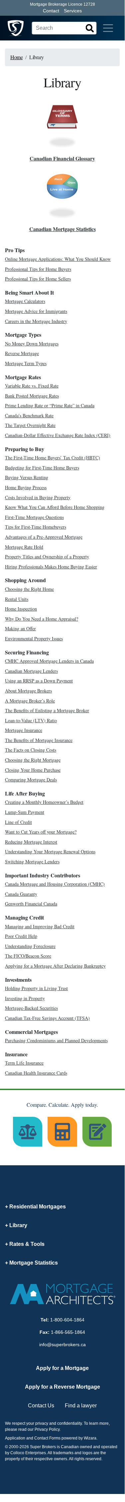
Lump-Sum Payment (24, 812)
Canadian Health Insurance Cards (36, 1073)
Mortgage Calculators (25, 301)
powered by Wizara (79, 1438)
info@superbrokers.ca (62, 1344)
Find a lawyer (81, 1405)
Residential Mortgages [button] (37, 1206)
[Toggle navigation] (108, 28)
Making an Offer (20, 628)
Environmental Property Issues (34, 638)
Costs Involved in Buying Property (37, 497)
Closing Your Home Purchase (33, 770)
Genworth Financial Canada (31, 903)
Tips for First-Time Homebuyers (35, 527)
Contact (51, 10)
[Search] (89, 28)
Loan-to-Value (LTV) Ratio (31, 720)
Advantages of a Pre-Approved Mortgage (43, 537)
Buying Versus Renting (26, 477)
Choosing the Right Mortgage (33, 760)
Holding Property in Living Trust (36, 988)
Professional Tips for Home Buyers (38, 269)
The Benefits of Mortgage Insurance (38, 740)
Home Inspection (21, 609)
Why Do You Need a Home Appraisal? (41, 619)
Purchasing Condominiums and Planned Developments (56, 1040)
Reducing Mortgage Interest (31, 842)
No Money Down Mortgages (32, 343)
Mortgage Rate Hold (24, 547)
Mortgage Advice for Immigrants (36, 311)
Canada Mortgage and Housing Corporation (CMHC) (55, 884)
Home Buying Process (26, 487)
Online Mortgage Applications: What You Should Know (58, 259)
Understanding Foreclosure (30, 946)
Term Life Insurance (24, 1063)
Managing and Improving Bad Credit (39, 926)
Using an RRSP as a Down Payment (39, 680)
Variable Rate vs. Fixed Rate (32, 386)
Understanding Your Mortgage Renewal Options (50, 851)
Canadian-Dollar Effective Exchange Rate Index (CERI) (57, 435)
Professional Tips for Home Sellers (38, 279)
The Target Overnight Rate (30, 425)
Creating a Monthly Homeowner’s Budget (44, 802)
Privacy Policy (47, 1429)
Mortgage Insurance (23, 730)
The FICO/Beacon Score (28, 956)
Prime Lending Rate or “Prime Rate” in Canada (49, 405)
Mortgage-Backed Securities (31, 1008)
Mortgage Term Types (26, 363)
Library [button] (18, 1225)
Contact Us (41, 1405)
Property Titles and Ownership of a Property (47, 556)
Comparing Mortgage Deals (31, 779)
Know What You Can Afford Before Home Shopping (54, 507)
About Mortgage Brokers (28, 690)
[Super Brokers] (16, 28)
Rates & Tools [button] (27, 1244)
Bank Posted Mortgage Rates (32, 396)
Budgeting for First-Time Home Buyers (42, 467)
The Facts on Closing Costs (30, 750)
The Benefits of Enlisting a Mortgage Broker (47, 710)
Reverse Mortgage (22, 353)
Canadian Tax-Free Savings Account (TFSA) (47, 1018)
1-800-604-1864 (67, 1319)
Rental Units (16, 599)
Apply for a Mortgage (62, 1368)
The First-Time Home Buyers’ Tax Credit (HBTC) (52, 457)
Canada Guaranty (21, 894)
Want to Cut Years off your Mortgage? (40, 832)
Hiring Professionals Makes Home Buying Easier (51, 566)
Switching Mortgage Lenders (32, 861)
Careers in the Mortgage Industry (36, 321)
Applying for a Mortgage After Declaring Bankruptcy (55, 966)
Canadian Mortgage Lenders (31, 671)
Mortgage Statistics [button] (33, 1263)
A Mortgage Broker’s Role (30, 701)
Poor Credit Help (21, 936)
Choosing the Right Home (29, 589)
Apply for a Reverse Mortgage (62, 1387)
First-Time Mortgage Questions (34, 517)
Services (73, 10)
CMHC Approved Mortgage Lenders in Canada (49, 661)
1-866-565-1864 (68, 1332)
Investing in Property (25, 998)
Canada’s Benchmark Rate (29, 415)
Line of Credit (18, 822)
